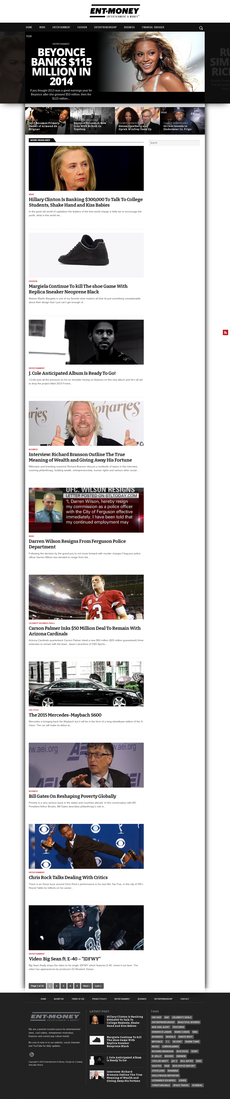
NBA (195, 1031)
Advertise (59, 999)
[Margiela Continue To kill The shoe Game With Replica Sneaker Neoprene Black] (97, 1043)
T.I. (167, 1041)
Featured (178, 1027)
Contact (184, 999)
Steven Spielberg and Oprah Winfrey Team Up (135, 128)
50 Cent (177, 1041)
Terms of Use (78, 999)
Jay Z (174, 1061)
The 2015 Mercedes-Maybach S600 (65, 715)
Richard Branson (162, 1051)
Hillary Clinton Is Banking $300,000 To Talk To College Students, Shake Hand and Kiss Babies (86, 202)
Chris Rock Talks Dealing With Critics (68, 877)
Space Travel (181, 1085)
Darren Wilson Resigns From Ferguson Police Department (77, 544)
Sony (194, 1051)
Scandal (197, 1085)
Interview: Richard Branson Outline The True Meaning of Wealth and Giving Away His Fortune (80, 457)
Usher (182, 1080)
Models (170, 1036)
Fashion (82, 27)
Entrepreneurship (105, 27)
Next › (86, 986)
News (42, 27)
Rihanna (173, 1070)
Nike (198, 1061)
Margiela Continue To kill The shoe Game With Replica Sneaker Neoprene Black (78, 289)
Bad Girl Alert (160, 1027)
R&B (167, 1065)
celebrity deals (181, 1017)
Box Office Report (184, 1065)
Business (129, 27)
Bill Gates (187, 1061)
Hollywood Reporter (165, 1075)
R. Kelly (156, 1056)
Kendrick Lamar (161, 1031)
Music (155, 1046)
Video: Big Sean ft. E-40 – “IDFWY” (64, 959)
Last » (98, 986)
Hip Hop (156, 1017)
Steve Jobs (158, 1070)
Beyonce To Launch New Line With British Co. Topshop (90, 126)
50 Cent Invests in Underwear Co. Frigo (178, 128)
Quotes (156, 1065)
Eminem (181, 1056)
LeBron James (170, 1046)
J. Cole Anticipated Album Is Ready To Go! (72, 373)
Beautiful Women (188, 1022)
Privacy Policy (99, 999)
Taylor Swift (160, 1061)
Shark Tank (192, 1041)
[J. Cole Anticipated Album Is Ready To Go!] (97, 1064)
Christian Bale (161, 1085)
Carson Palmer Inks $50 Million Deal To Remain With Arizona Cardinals (85, 631)
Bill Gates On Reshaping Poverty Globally (72, 796)
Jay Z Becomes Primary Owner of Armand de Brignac (44, 126)
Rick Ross (182, 1051)
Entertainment (61, 27)
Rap (167, 1017)
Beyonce (157, 1041)
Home (29, 27)
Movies (169, 1056)
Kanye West (186, 1036)
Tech (29, 36)
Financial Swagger (153, 27)
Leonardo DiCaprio (164, 1080)
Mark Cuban (182, 1031)
